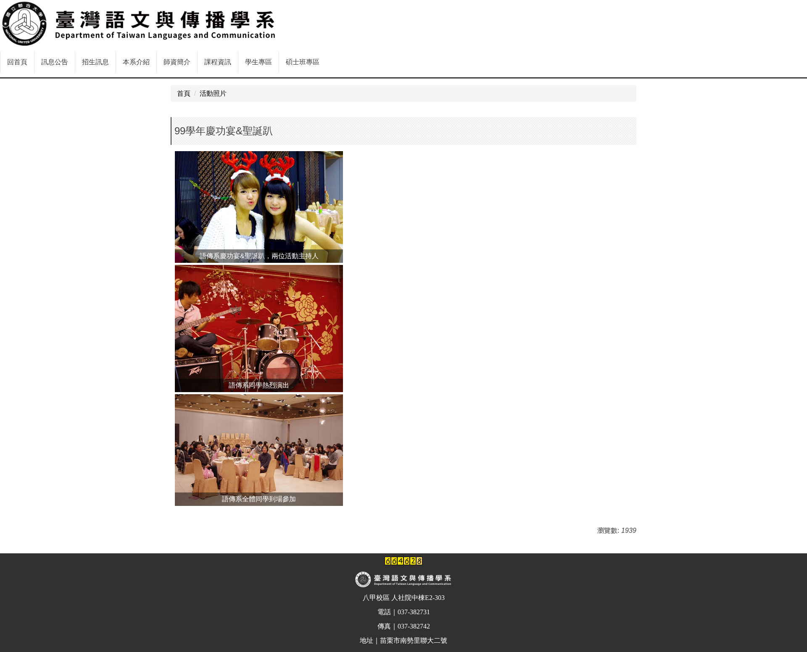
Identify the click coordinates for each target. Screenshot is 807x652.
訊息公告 (54, 61)
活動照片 (213, 93)
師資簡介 (177, 61)
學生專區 (258, 61)
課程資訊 (217, 61)
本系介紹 (136, 61)
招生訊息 (95, 61)
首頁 (183, 93)
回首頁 (17, 61)
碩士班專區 (302, 61)
